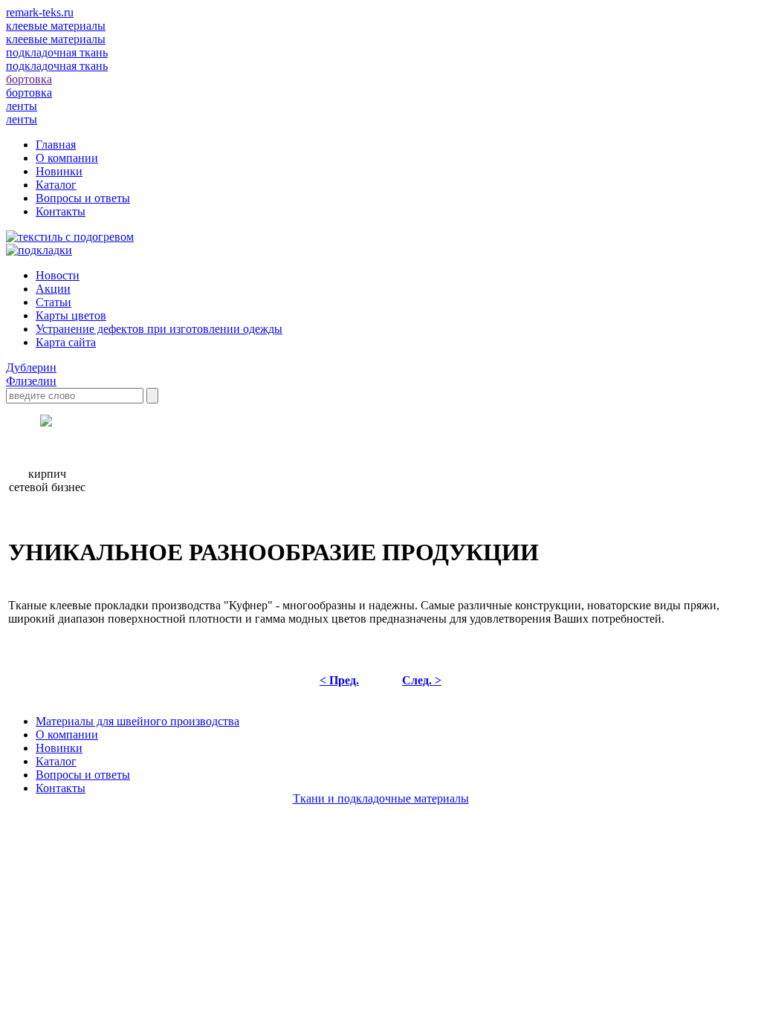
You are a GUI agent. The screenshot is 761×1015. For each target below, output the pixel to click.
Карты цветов (71, 315)
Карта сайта (66, 342)
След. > (421, 680)
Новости (58, 275)
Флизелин (31, 380)
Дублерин (31, 367)
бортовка (29, 92)
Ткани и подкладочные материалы (381, 798)
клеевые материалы (56, 39)
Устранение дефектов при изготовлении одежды (159, 328)
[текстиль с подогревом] (70, 236)
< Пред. (339, 680)
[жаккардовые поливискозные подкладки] (39, 250)
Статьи (53, 302)
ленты (21, 119)
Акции (53, 288)
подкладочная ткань (57, 65)
